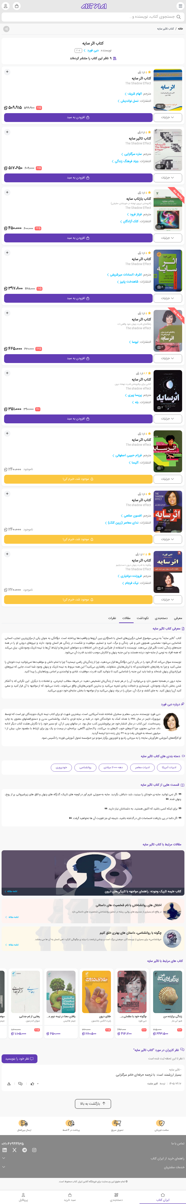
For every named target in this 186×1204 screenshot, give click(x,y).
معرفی (178, 618)
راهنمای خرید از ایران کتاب (167, 1158)
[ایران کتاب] (94, 6)
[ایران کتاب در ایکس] (14, 1151)
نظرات (112, 618)
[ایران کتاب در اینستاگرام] (34, 1151)
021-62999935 (13, 1144)
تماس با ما (177, 1143)
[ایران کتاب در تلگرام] (24, 1151)
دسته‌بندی (161, 618)
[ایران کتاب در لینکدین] (4, 1151)
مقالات (126, 618)
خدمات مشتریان (174, 1167)
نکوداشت (143, 618)
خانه (180, 29)
